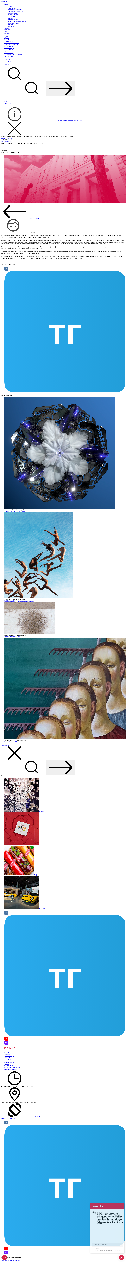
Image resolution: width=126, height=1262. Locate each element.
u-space (10, 18)
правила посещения (7, 1260)
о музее (10, 6)
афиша (6, 28)
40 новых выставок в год (16, 11)
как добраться (5, 1118)
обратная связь (9, 1062)
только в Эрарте (13, 14)
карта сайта (16, 1260)
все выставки (5, 745)
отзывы (6, 1064)
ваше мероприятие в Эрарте (17, 21)
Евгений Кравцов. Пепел (12, 636)
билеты (10, 24)
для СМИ (7, 1057)
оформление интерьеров (12, 1067)
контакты (11, 26)
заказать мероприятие (11, 1069)
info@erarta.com (6, 141)
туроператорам (9, 1065)
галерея (6, 31)
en (1, 97)
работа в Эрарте (9, 1056)
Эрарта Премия (13, 13)
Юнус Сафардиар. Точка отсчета (14, 511)
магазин (7, 33)
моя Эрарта (8, 103)
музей (6, 4)
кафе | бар (7, 30)
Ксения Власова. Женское (12, 742)
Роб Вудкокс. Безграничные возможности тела (19, 601)
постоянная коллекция (15, 9)
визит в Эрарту (13, 19)
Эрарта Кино (12, 16)
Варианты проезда (6, 138)
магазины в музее (13, 23)
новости (7, 1054)
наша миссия (12, 8)
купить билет (5, 145)
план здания (13, 1118)
